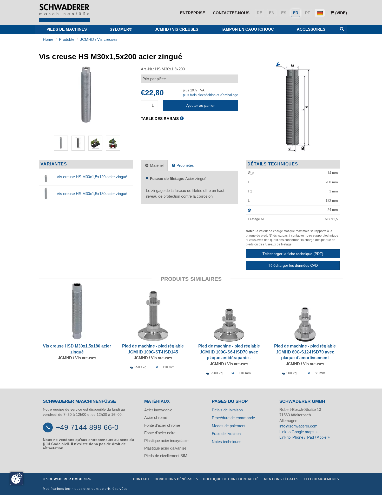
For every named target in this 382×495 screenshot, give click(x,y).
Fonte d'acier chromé (162, 425)
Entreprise (192, 13)
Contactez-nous (231, 13)
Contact (141, 479)
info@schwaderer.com (298, 426)
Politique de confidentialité (231, 479)
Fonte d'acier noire (159, 433)
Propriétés (184, 165)
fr (295, 13)
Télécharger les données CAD (293, 265)
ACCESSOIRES (311, 29)
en (271, 13)
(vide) (340, 13)
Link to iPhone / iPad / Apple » (304, 437)
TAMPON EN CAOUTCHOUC (247, 29)
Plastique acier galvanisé (165, 448)
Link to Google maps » (298, 432)
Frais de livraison (226, 433)
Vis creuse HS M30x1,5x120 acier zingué (92, 177)
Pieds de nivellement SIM (165, 455)
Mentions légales (281, 479)
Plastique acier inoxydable (166, 440)
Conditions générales (176, 479)
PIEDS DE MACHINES (67, 29)
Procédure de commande (233, 418)
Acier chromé (155, 417)
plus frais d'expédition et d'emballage (210, 95)
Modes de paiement (228, 426)
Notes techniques (226, 441)
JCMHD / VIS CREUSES (176, 29)
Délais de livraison (227, 410)
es (283, 13)
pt (307, 13)
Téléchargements (321, 479)
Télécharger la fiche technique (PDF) (292, 254)
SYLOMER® (121, 29)
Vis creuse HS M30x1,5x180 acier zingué (92, 193)
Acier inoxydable (158, 410)
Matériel (156, 165)
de (259, 13)
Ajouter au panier (200, 105)
